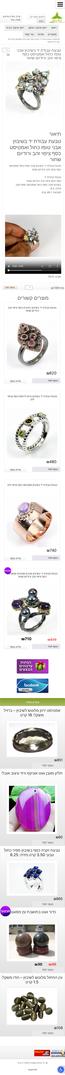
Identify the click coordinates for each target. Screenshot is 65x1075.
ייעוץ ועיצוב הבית (15, 27)
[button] (61, 1069)
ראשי (54, 27)
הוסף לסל (8, 56)
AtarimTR (32, 1070)
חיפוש (41, 21)
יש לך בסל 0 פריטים (12, 16)
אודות (41, 34)
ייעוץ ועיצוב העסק (37, 27)
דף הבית (56, 39)
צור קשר (29, 34)
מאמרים (52, 34)
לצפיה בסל (16, 20)
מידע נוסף (15, 381)
